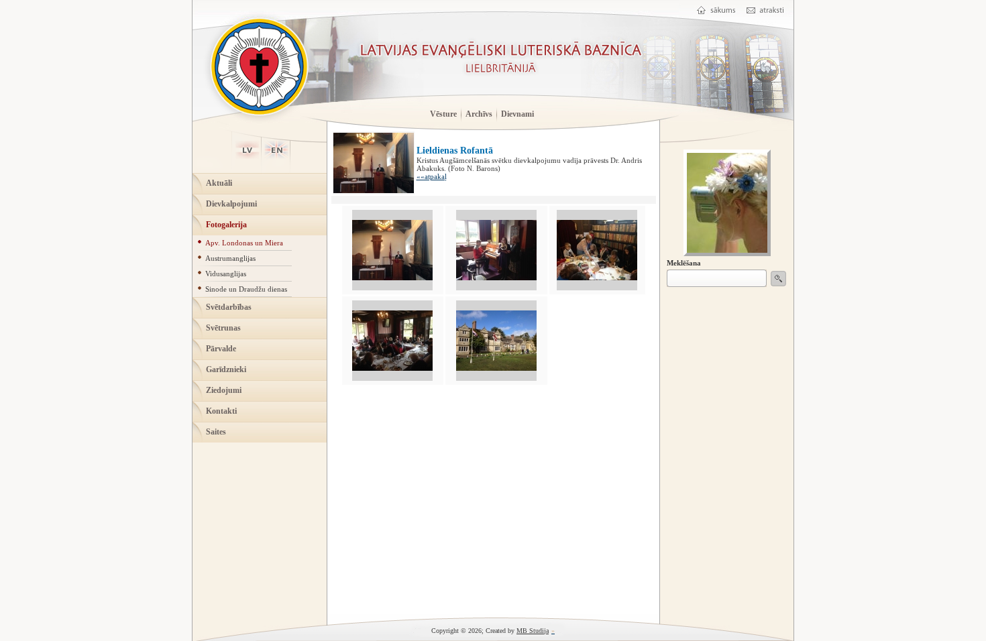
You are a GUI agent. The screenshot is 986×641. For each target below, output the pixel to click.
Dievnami (517, 114)
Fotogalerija (226, 224)
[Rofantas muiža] (496, 368)
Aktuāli (219, 183)
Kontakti (221, 411)
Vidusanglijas (225, 274)
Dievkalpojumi (231, 204)
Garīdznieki (226, 369)
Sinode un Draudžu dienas (246, 289)
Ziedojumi (223, 390)
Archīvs (478, 114)
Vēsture (443, 114)
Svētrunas (223, 328)
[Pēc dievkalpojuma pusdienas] (392, 368)
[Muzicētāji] (496, 278)
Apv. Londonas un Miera (244, 243)
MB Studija (532, 630)
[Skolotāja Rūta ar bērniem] (597, 278)
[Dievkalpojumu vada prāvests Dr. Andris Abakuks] (392, 278)
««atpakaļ (432, 176)
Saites (216, 431)
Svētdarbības (229, 307)
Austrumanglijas (230, 258)
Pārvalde (221, 348)
